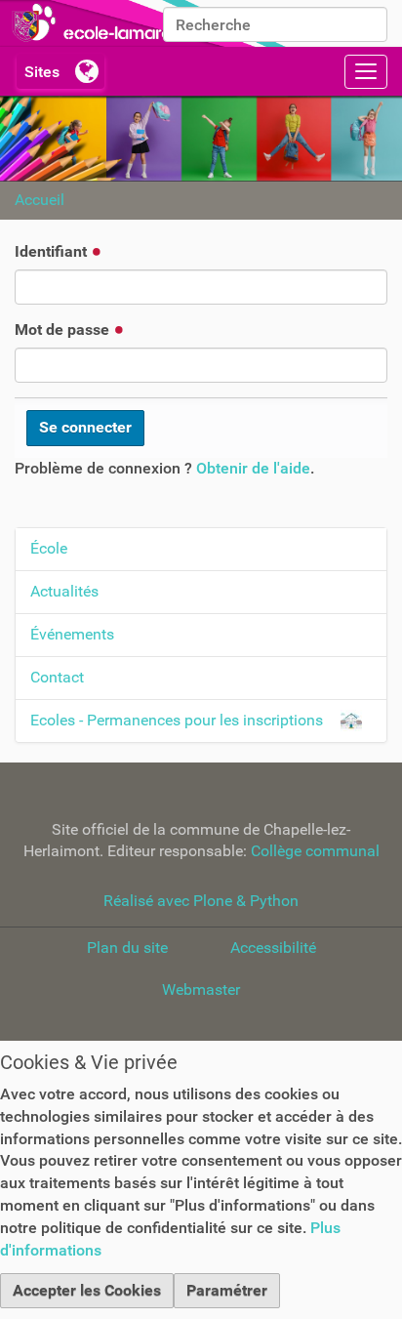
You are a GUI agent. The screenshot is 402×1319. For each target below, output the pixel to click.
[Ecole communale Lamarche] (146, 23)
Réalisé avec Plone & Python (201, 900)
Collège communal (315, 851)
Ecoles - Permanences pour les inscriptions (176, 720)
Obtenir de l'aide (253, 468)
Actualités (64, 591)
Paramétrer (226, 1290)
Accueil (39, 199)
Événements (72, 634)
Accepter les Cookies (87, 1290)
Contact (57, 677)
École (48, 548)
